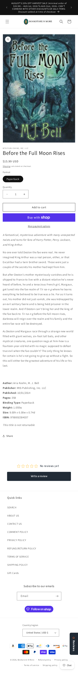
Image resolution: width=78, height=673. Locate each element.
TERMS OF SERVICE (18, 556)
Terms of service (31, 665)
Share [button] (9, 436)
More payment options (39, 226)
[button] (7, 22)
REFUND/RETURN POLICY (21, 548)
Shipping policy (50, 665)
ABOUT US (13, 515)
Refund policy (44, 659)
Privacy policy (61, 659)
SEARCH (12, 507)
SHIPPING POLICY (17, 564)
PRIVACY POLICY (16, 540)
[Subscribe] (57, 596)
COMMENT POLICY (17, 532)
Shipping (6, 166)
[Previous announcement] (7, 7)
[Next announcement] (71, 7)
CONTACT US (14, 523)
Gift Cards (13, 573)
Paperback (13, 179)
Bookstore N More (26, 659)
